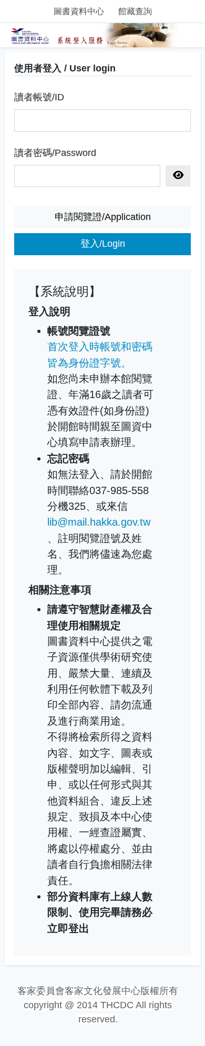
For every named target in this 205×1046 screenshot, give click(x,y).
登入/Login (102, 243)
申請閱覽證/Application (103, 217)
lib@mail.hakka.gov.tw (98, 522)
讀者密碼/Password (55, 153)
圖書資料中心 (79, 11)
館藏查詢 (135, 11)
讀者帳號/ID (39, 97)
